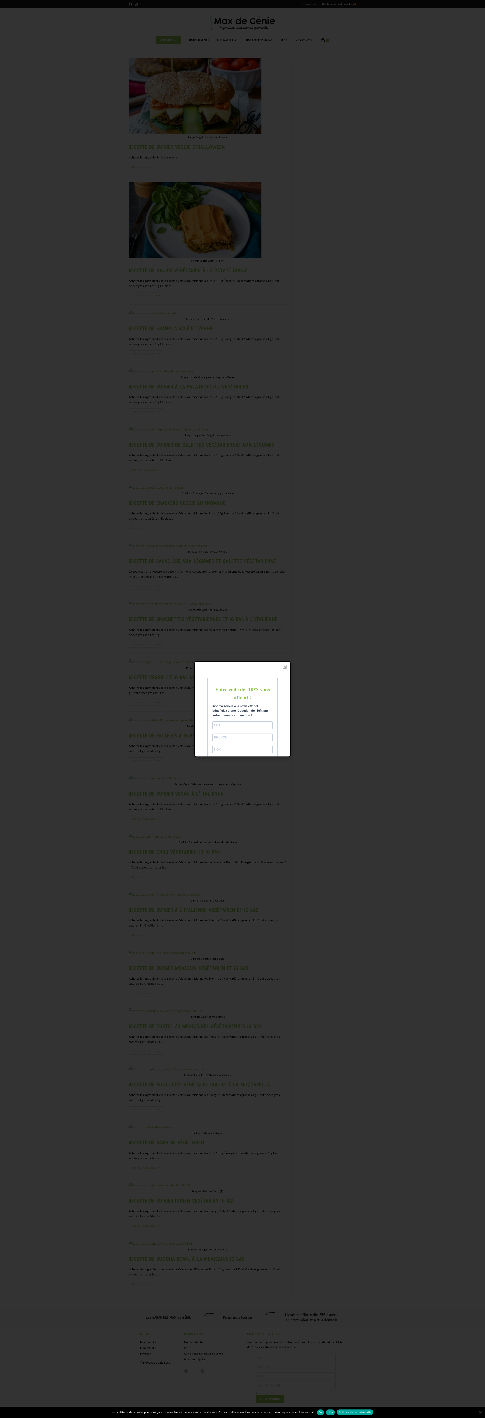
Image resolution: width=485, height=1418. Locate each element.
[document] (242, 709)
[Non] (480, 1412)
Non (330, 1412)
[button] (284, 666)
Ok (320, 1412)
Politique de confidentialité (355, 1412)
